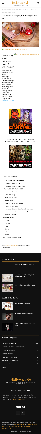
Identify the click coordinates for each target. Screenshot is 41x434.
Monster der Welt (10, 215)
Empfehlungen (8, 217)
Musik (7, 235)
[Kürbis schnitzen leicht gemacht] (7, 267)
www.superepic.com (19, 424)
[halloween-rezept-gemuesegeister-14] (20, 46)
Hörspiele (8, 232)
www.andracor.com (31, 424)
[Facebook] (18, 413)
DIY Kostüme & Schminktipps (13, 180)
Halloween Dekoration (12, 192)
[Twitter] (23, 413)
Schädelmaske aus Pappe (22, 303)
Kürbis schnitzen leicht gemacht (24, 264)
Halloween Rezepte (11, 197)
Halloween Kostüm (8, 100)
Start (3, 9)
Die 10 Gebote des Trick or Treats (25, 285)
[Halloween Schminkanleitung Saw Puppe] (7, 327)
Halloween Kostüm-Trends (13, 183)
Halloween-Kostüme (18, 399)
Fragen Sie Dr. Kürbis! (11, 206)
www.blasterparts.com (8, 426)
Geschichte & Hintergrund (13, 203)
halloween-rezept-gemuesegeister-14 (17, 9)
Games (7, 229)
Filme (6, 226)
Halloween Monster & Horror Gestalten (17, 212)
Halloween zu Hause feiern (13, 189)
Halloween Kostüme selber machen (16, 186)
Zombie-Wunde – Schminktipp (24, 313)
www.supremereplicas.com (22, 426)
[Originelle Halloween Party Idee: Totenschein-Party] (7, 278)
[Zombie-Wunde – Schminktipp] (7, 316)
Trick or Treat (9, 200)
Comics (7, 223)
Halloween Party (10, 195)
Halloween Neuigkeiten (12, 237)
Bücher (7, 220)
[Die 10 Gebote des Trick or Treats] (7, 288)
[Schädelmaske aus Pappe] (7, 306)
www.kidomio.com (7, 428)
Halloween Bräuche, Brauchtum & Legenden (19, 209)
